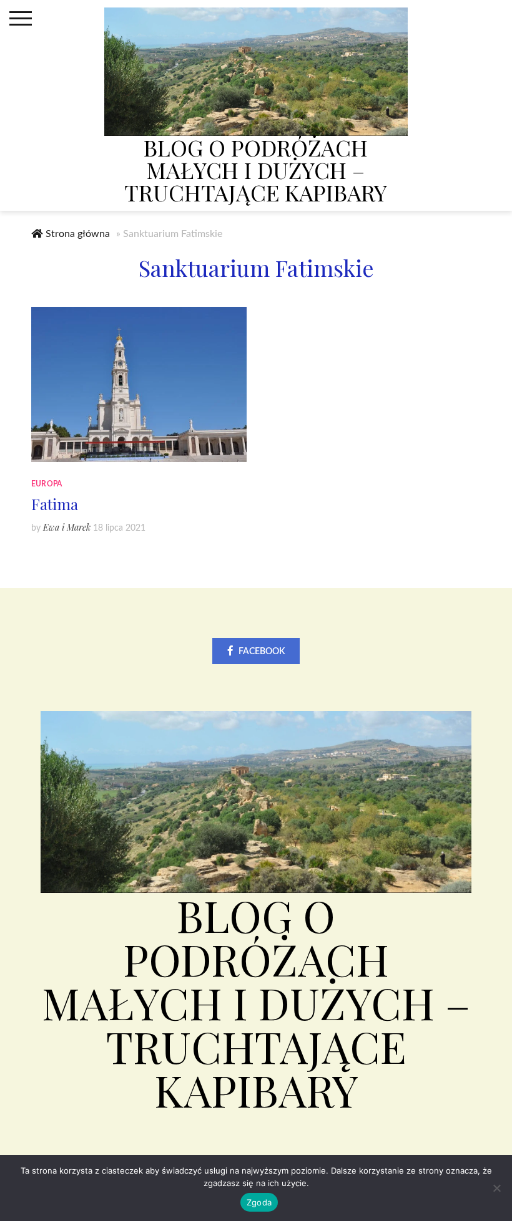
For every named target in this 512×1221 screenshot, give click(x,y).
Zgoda (259, 1202)
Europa (46, 484)
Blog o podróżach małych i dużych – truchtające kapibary (255, 169)
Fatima (54, 504)
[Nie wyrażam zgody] (496, 1188)
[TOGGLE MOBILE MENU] (20, 18)
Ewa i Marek (67, 527)
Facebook (262, 651)
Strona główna (78, 234)
